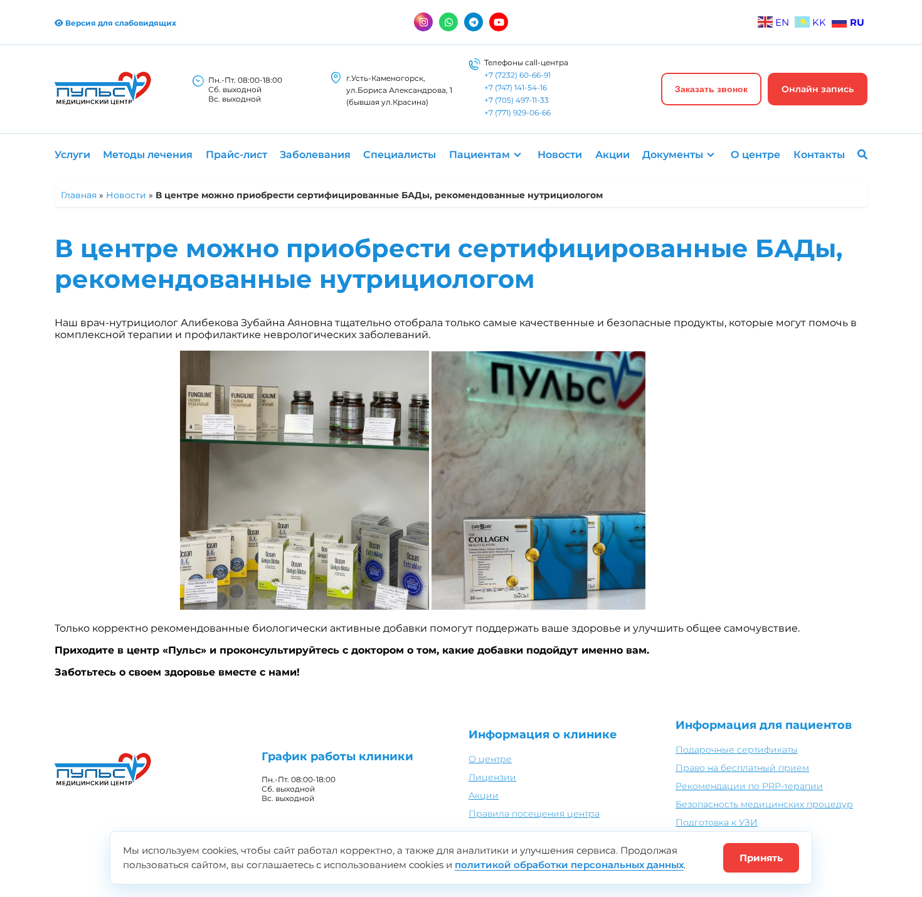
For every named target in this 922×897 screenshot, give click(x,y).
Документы (672, 155)
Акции (612, 155)
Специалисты (399, 155)
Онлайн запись (818, 89)
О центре (755, 155)
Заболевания (315, 155)
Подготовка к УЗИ (717, 822)
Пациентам (479, 155)
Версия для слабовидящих (119, 23)
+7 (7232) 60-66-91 (517, 75)
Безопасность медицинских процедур (764, 804)
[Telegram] (473, 22)
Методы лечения (148, 155)
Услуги (72, 155)
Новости (560, 155)
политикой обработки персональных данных (569, 865)
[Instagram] (423, 22)
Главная (79, 195)
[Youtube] (498, 22)
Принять (761, 858)
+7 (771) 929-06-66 (517, 112)
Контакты (819, 155)
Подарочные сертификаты (737, 749)
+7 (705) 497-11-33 (516, 100)
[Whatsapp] (448, 22)
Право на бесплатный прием (742, 767)
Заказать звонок (711, 89)
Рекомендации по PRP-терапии (749, 786)
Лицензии (492, 777)
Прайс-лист (236, 155)
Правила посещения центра (534, 813)
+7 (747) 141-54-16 (515, 87)
